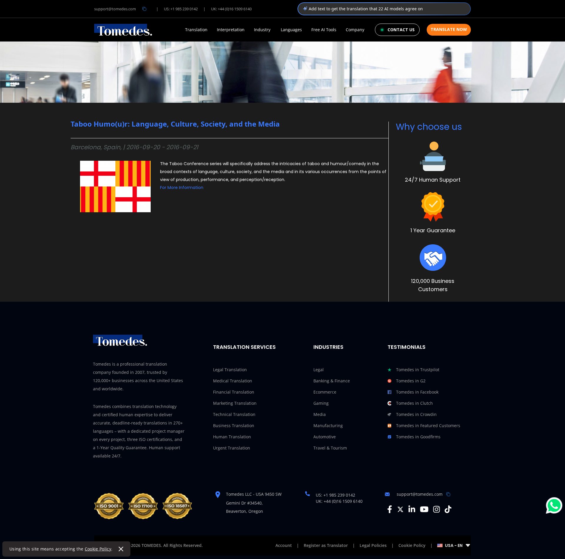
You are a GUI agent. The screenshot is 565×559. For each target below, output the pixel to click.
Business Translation (233, 425)
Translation (196, 29)
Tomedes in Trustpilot (417, 369)
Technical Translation (234, 414)
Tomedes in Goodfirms (418, 436)
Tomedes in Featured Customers (428, 425)
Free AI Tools (323, 29)
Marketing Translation (235, 403)
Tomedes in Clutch (414, 403)
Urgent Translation (231, 448)
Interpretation (231, 29)
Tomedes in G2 (411, 381)
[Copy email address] (144, 8)
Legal (318, 369)
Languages (291, 29)
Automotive (324, 436)
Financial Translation (233, 392)
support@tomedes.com (115, 8)
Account (283, 545)
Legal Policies (373, 545)
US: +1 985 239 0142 (181, 8)
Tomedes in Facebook (417, 392)
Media (319, 414)
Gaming (321, 403)
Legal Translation (230, 369)
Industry (262, 29)
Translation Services (244, 347)
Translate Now (449, 29)
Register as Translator (326, 545)
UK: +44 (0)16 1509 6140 (231, 8)
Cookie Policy (98, 549)
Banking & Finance (331, 381)
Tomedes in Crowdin (416, 414)
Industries (328, 347)
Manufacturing (328, 425)
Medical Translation (232, 381)
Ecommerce (324, 392)
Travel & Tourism (330, 448)
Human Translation (232, 436)
